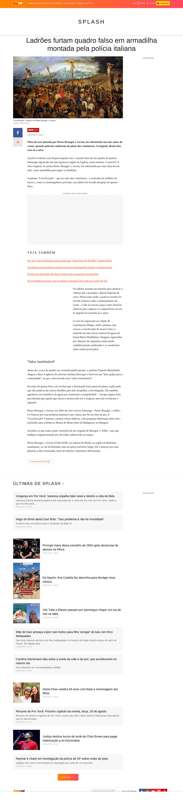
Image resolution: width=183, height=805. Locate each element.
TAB (144, 11)
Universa (103, 11)
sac (134, 3)
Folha (78, 11)
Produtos (18, 11)
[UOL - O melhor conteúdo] (18, 3)
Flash (27, 11)
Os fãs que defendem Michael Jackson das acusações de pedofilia (62, 273)
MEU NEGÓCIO (57, 3)
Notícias (43, 11)
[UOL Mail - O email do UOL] (141, 3)
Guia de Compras (166, 11)
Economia (70, 11)
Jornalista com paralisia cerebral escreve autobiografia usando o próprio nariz (69, 267)
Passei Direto (70, 3)
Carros (61, 11)
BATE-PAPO (46, 3)
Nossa (139, 11)
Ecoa (122, 11)
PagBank (80, 3)
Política (52, 11)
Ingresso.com (34, 3)
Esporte (85, 11)
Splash (94, 11)
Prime (149, 11)
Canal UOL (130, 11)
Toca (154, 11)
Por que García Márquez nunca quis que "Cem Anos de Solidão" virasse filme (69, 260)
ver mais (66, 777)
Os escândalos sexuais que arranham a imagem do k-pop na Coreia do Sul (67, 280)
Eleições (34, 11)
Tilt (118, 11)
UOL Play (89, 3)
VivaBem (112, 11)
